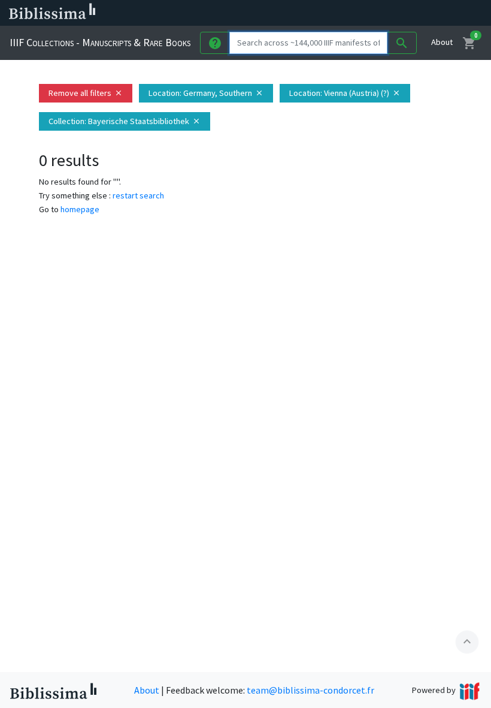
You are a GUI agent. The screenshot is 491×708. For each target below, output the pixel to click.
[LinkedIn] (323, 13)
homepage (79, 209)
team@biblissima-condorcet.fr (310, 690)
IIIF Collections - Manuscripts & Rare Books (100, 42)
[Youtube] (380, 13)
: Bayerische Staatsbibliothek (125, 121)
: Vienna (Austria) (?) (345, 93)
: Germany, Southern (205, 93)
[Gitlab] (419, 13)
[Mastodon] (361, 13)
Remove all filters (86, 93)
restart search (138, 195)
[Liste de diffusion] (304, 13)
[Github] (400, 13)
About (442, 42)
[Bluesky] (342, 13)
